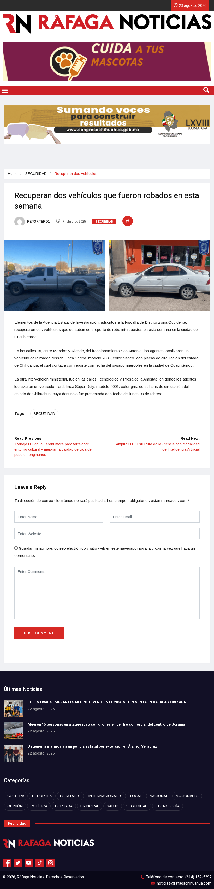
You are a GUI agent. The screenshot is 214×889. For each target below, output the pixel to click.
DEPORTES (42, 796)
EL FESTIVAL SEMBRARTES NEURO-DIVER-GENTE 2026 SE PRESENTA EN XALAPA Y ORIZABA (107, 702)
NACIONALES (187, 796)
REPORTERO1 (38, 221)
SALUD (112, 806)
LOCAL (136, 796)
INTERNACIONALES (105, 796)
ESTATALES (70, 796)
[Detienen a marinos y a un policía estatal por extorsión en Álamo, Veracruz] (13, 753)
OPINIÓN (15, 806)
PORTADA (64, 806)
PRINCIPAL (89, 806)
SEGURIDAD (36, 173)
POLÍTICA (39, 806)
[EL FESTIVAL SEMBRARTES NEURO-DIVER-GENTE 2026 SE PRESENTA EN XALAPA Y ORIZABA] (13, 708)
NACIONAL (159, 796)
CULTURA (15, 796)
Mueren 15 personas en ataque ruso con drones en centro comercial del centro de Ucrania (106, 724)
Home (12, 173)
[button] (5, 91)
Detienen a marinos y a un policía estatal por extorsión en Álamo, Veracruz (92, 746)
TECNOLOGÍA (168, 806)
